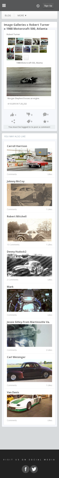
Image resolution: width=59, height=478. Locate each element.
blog (8, 15)
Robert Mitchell (17, 216)
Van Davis (13, 392)
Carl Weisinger (16, 357)
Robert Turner (39, 25)
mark (10, 286)
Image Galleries (15, 25)
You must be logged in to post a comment (29, 127)
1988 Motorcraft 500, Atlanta (26, 29)
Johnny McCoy (15, 181)
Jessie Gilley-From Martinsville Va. (28, 322)
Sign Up (48, 5)
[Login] (37, 5)
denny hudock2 (16, 251)
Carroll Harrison (17, 146)
